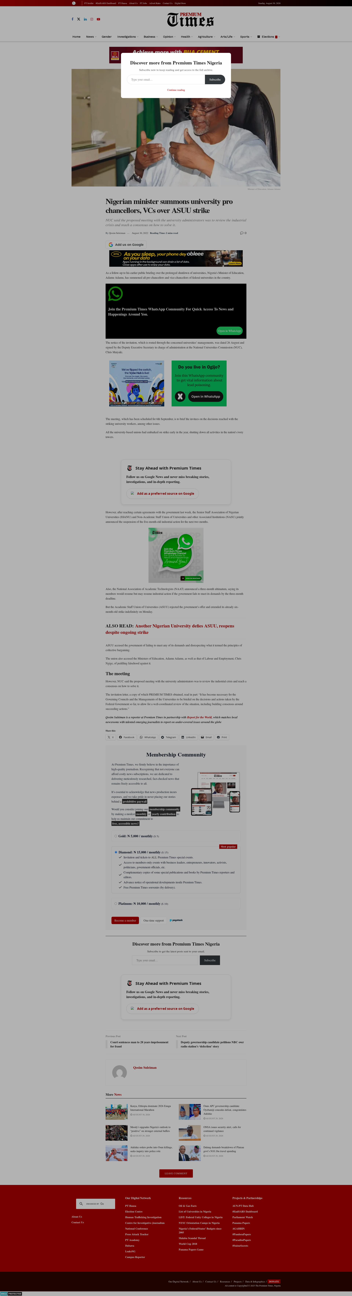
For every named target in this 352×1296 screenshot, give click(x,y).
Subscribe (215, 79)
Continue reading (176, 90)
